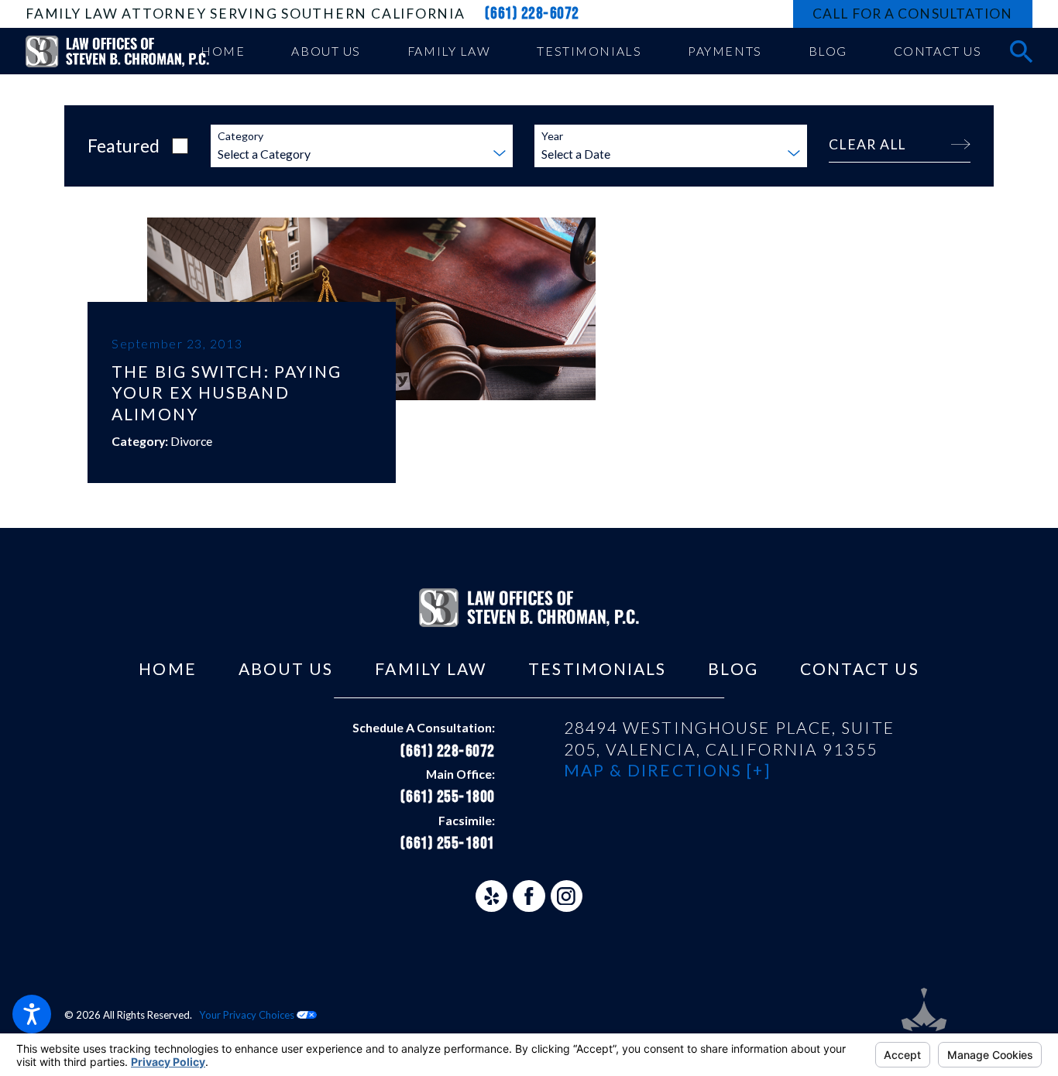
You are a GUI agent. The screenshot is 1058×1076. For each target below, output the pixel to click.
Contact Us (859, 668)
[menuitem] (223, 51)
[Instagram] (566, 896)
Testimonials (597, 668)
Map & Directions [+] (667, 770)
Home (167, 668)
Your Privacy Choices (248, 1015)
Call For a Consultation (912, 13)
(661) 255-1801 (447, 843)
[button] (31, 1014)
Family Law (430, 668)
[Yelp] (491, 896)
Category (240, 136)
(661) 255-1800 (447, 797)
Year (552, 136)
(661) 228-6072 (532, 13)
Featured (124, 145)
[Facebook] (528, 896)
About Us (286, 668)
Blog (732, 668)
